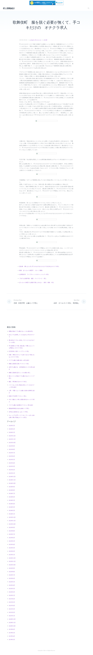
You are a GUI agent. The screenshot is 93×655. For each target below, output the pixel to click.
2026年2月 (12, 429)
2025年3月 (12, 466)
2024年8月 (12, 490)
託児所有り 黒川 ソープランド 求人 (19, 351)
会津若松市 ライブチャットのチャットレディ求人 (34, 274)
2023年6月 (12, 537)
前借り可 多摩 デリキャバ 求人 (18, 396)
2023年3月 (12, 548)
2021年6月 (12, 599)
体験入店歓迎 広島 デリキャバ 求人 (19, 363)
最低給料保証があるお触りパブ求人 (19, 408)
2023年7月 (12, 534)
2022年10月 (12, 565)
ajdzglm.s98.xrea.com (35, 40)
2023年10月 (12, 524)
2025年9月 (12, 446)
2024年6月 (12, 497)
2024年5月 (12, 500)
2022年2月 (12, 592)
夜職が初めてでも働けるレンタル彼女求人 (21, 331)
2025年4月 (12, 463)
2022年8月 (12, 571)
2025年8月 (12, 449)
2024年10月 (12, 483)
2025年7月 (12, 453)
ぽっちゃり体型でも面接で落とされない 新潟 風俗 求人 (36, 282)
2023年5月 (12, 541)
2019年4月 (12, 636)
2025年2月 (12, 470)
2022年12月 (12, 558)
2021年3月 (12, 609)
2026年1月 (12, 432)
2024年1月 (12, 514)
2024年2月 (12, 510)
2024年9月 (12, 487)
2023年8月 (12, 531)
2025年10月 (12, 442)
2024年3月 (12, 507)
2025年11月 (12, 439)
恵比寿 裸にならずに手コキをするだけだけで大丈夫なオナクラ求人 (39, 266)
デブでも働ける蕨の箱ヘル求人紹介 (19, 360)
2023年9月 (12, 527)
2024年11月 (12, 480)
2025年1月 (12, 473)
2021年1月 (12, 616)
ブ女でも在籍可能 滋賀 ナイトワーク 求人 (32, 278)
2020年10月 (12, 626)
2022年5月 (12, 582)
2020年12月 (12, 619)
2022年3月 (12, 588)
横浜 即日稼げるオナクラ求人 (18, 381)
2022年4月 (12, 585)
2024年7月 (12, 493)
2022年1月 (12, 595)
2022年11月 (12, 561)
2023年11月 (12, 520)
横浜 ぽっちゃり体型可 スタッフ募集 (31, 270)
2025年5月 (12, 459)
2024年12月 (12, 476)
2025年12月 (12, 436)
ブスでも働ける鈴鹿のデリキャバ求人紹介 (21, 405)
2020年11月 (12, 622)
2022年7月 (12, 575)
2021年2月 (12, 612)
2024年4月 (12, 504)
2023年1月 (12, 554)
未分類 (45, 40)
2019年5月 (12, 633)
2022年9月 (12, 568)
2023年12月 (12, 517)
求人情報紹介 (9, 8)
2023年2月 (12, 551)
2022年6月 (12, 578)
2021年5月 (12, 602)
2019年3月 (12, 639)
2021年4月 (12, 605)
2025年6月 (12, 456)
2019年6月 (12, 629)
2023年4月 (12, 544)
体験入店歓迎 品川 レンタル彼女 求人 (19, 372)
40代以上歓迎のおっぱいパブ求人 (18, 412)
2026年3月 (12, 425)
